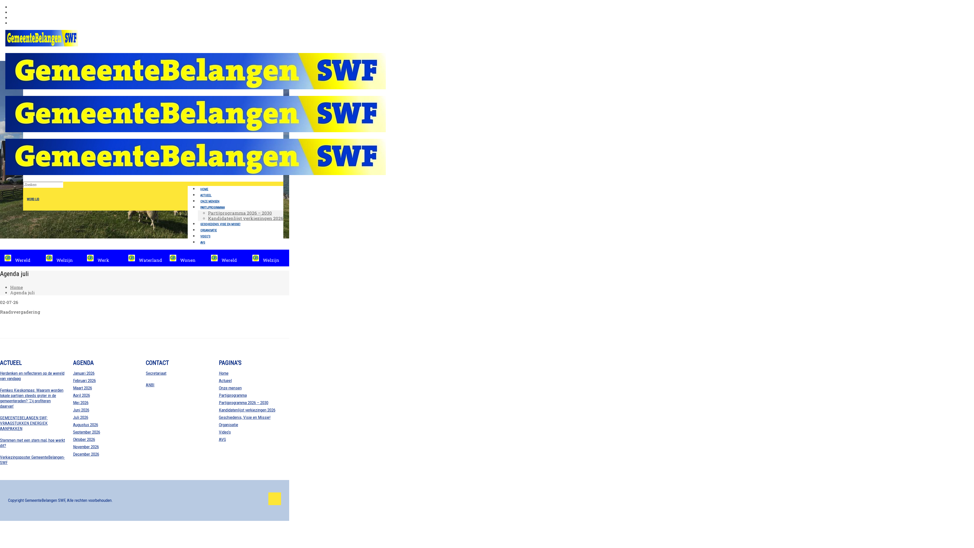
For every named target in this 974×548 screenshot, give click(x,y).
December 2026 (86, 454)
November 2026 (86, 446)
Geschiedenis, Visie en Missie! (245, 417)
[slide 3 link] (62, 258)
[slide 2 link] (21, 258)
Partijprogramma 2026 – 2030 (243, 402)
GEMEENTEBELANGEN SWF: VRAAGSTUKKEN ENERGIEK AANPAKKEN (24, 423)
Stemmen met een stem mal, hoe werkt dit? (32, 443)
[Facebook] (274, 498)
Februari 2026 (84, 380)
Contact (18, 23)
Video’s (225, 432)
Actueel (225, 380)
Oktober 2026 (84, 439)
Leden (16, 12)
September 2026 (86, 432)
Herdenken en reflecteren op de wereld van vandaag (32, 376)
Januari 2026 (84, 373)
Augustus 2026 (85, 424)
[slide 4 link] (103, 258)
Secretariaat (156, 373)
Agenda (18, 18)
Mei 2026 (81, 402)
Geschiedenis (24, 7)
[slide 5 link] (144, 258)
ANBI (150, 384)
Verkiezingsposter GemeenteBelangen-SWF (32, 460)
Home (16, 287)
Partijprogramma (233, 395)
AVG (222, 439)
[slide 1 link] (186, 258)
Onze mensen (230, 387)
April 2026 (81, 395)
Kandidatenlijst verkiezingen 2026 (247, 410)
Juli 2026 (80, 417)
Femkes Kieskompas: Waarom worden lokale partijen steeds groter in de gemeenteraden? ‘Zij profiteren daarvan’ (31, 398)
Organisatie (228, 424)
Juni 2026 (81, 410)
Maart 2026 (82, 387)
